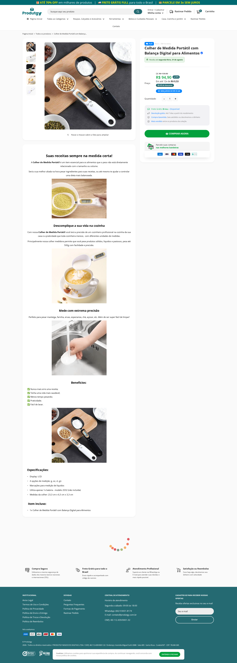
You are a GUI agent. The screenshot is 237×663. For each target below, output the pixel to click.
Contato (116, 26)
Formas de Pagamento (74, 608)
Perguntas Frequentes (74, 604)
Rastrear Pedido (198, 19)
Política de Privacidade (33, 608)
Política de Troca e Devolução (36, 617)
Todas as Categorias (56, 19)
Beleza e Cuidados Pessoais (141, 19)
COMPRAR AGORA (178, 133)
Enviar (194, 619)
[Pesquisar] (138, 11)
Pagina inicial (27, 34)
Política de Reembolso (32, 621)
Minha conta (154, 12)
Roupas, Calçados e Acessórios (87, 19)
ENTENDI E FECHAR (170, 654)
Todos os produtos (43, 34)
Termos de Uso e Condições (35, 604)
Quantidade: (150, 98)
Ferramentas (115, 19)
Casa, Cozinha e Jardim (172, 19)
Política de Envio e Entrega (34, 613)
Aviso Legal (27, 600)
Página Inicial (36, 19)
